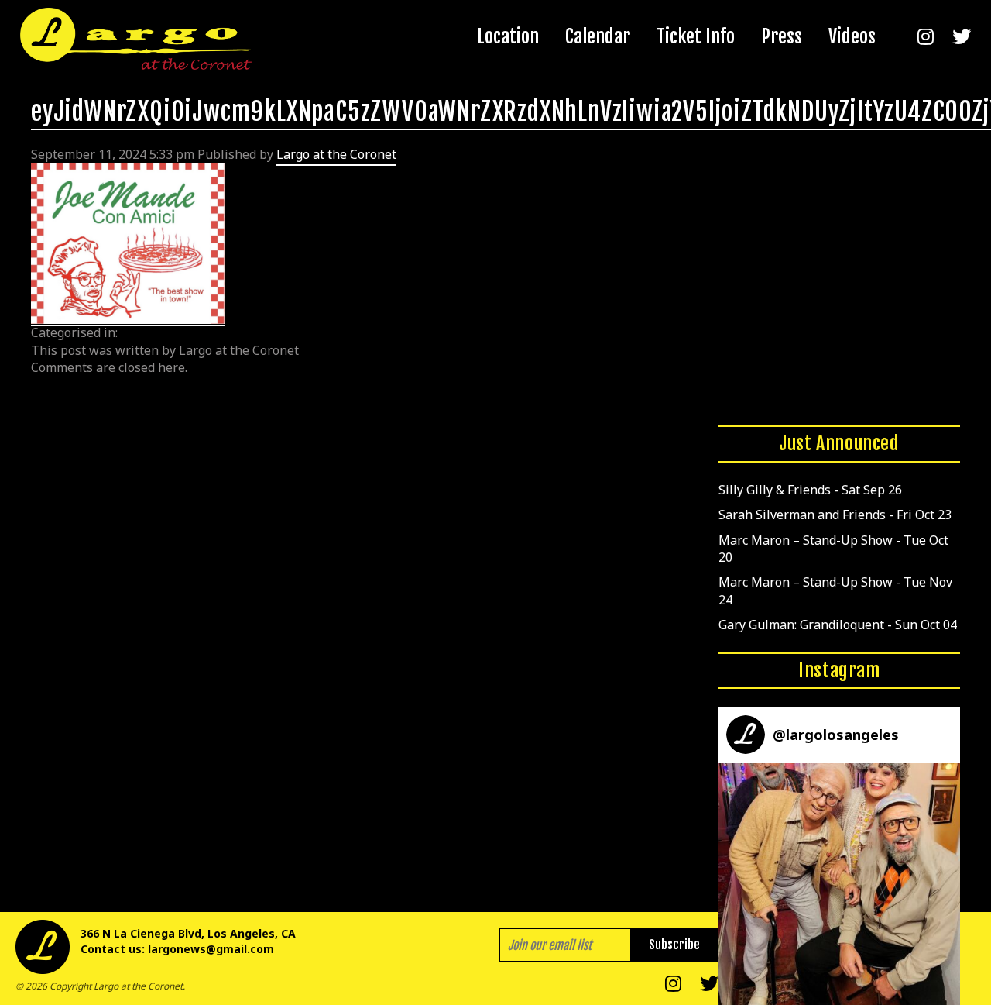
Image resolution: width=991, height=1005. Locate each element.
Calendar (597, 36)
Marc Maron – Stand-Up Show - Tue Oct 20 (833, 549)
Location (508, 36)
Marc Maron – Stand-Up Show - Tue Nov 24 (835, 590)
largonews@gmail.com (211, 948)
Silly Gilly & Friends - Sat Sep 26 (810, 489)
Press (781, 36)
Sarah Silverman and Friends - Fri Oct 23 (835, 514)
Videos (852, 36)
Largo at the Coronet (336, 154)
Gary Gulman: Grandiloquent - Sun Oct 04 (837, 624)
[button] (839, 884)
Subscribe (674, 944)
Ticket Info (696, 36)
